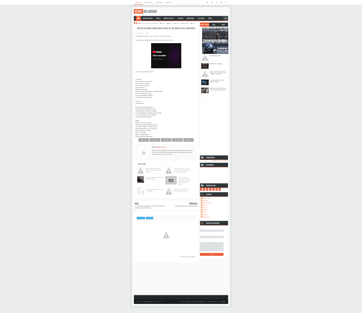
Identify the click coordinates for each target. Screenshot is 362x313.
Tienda (210, 18)
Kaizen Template (200, 301)
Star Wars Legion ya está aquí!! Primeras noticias (154, 178)
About (170, 2)
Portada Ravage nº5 (215, 55)
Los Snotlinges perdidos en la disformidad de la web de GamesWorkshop (150, 207)
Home (139, 2)
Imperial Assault (169, 18)
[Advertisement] (166, 278)
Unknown (205, 210)
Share (155, 140)
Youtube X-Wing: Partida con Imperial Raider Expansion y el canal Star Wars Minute (184, 181)
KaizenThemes (212, 301)
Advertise (149, 2)
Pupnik (205, 205)
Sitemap (160, 2)
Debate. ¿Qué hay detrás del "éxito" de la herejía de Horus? (218, 89)
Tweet (144, 140)
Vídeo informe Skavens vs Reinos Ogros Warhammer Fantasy (153, 170)
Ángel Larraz (206, 217)
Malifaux (180, 18)
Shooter (205, 207)
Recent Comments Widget (222, 160)
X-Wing (158, 18)
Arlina (187, 301)
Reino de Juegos (149, 301)
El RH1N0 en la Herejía (216, 64)
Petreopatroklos (207, 203)
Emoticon (149, 218)
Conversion (141, 218)
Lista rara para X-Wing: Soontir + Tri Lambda (154, 190)
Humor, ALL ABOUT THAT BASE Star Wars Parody (181, 190)
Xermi (204, 212)
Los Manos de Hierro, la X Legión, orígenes (217, 81)
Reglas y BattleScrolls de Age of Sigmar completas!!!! (217, 72)
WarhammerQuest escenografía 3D (186, 206)
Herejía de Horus (148, 18)
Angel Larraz (161, 147)
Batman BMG (190, 18)
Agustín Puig (206, 198)
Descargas (201, 18)
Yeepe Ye (205, 214)
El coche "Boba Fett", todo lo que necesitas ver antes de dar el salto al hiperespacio (182, 170)
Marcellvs (205, 200)
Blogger (224, 301)
